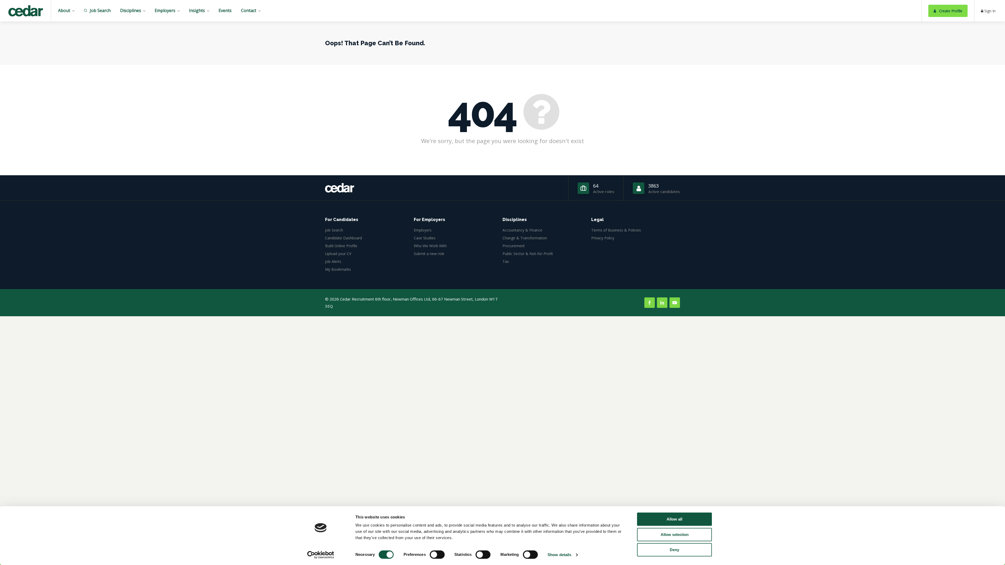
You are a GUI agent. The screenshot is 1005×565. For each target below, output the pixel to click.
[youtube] (674, 302)
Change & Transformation (524, 237)
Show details (559, 554)
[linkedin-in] (662, 302)
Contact (248, 10)
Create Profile (950, 10)
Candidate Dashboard (343, 237)
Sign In (989, 10)
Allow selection (675, 534)
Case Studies (425, 237)
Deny (674, 549)
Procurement (513, 245)
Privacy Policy (602, 237)
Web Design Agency (355, 306)
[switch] (437, 554)
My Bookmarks (338, 269)
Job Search (100, 10)
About (64, 10)
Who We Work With (430, 245)
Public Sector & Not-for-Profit (527, 253)
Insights (197, 10)
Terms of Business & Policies (616, 230)
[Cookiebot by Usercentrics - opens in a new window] (321, 555)
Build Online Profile (341, 245)
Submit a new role (429, 253)
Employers (165, 10)
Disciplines (130, 10)
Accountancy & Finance (522, 230)
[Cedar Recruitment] (25, 11)
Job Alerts (333, 261)
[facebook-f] (649, 302)
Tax (505, 261)
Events (225, 10)
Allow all (674, 519)
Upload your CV (338, 253)
